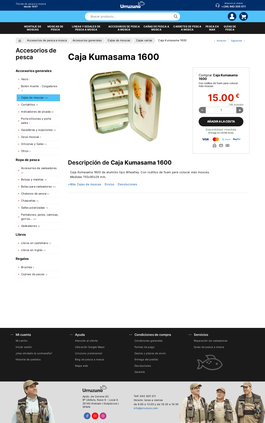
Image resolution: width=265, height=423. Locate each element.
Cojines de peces (34, 274)
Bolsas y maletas (34, 179)
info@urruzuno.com (146, 408)
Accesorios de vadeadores (39, 170)
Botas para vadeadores (38, 186)
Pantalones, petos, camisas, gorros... (39, 217)
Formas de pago (144, 346)
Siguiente (236, 41)
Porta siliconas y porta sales (36, 121)
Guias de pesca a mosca (209, 346)
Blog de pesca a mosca (89, 359)
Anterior (218, 41)
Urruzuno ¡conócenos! (88, 353)
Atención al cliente (86, 340)
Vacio (25, 79)
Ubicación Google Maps (89, 346)
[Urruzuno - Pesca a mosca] (20, 40)
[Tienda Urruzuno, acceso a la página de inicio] (132, 4)
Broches (27, 267)
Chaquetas (30, 200)
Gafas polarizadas (34, 207)
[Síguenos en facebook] (87, 416)
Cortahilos (29, 104)
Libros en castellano (36, 243)
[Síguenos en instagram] (103, 416)
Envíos (109, 184)
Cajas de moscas (34, 97)
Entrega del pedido (146, 359)
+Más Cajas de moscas (84, 184)
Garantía (139, 371)
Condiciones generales (148, 340)
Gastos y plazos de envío (150, 353)
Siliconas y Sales (34, 144)
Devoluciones (127, 184)
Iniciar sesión (24, 346)
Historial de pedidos (28, 359)
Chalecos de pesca (35, 193)
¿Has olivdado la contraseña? (34, 353)
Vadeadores (30, 226)
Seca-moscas (31, 137)
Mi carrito (21, 340)
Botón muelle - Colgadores (39, 88)
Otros (25, 151)
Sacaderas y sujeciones (38, 130)
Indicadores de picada (37, 111)
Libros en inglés (33, 250)
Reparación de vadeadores (211, 340)
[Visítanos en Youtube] (95, 416)
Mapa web (81, 365)
